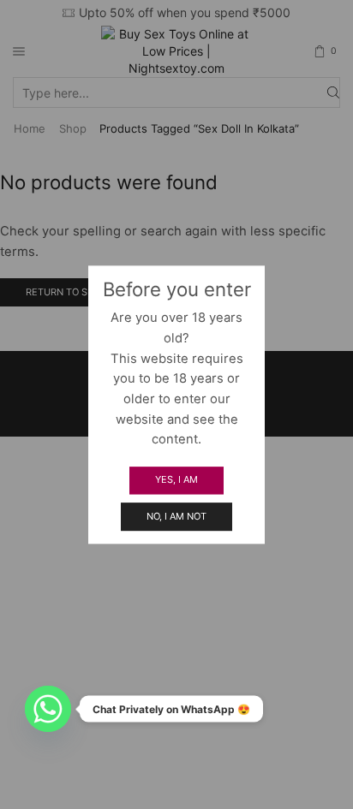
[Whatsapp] (48, 709)
